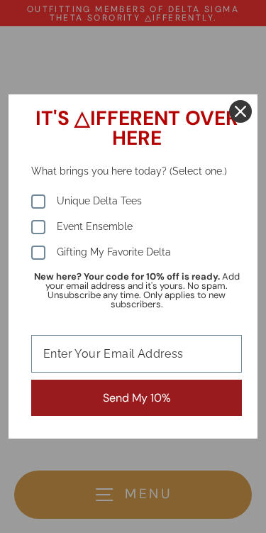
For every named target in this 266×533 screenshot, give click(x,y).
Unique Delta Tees (99, 201)
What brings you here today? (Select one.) (129, 171)
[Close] (240, 111)
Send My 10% (137, 397)
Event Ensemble (95, 226)
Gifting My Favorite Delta (114, 252)
